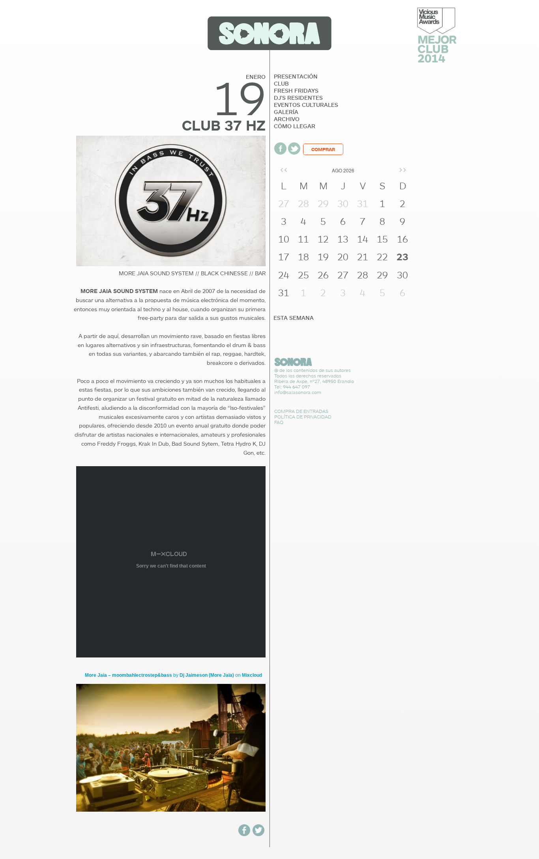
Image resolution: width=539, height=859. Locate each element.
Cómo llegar (294, 126)
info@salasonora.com (297, 392)
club (281, 83)
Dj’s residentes (298, 98)
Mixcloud (252, 675)
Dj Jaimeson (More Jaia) (207, 675)
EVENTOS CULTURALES (306, 105)
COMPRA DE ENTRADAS (301, 411)
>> (402, 169)
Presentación (296, 76)
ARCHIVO (286, 119)
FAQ (278, 422)
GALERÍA (286, 112)
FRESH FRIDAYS (296, 90)
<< (284, 169)
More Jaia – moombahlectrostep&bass (129, 675)
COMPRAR (323, 149)
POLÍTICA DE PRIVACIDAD (302, 417)
